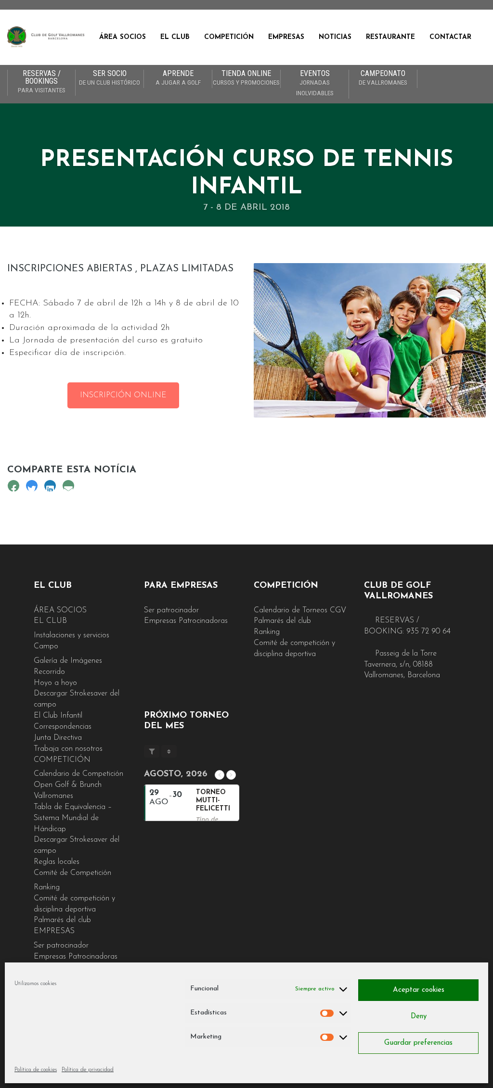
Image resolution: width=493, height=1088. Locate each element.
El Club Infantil (58, 716)
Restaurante (390, 37)
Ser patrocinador (61, 945)
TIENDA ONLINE (246, 78)
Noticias (335, 37)
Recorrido (49, 672)
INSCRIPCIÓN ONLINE (123, 395)
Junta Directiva (58, 738)
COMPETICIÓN (229, 37)
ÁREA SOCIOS (122, 37)
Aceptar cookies (418, 990)
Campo (46, 646)
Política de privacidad (88, 1070)
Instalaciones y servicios (71, 635)
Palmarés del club (62, 920)
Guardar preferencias (418, 1043)
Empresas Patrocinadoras (75, 957)
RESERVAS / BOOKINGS (41, 82)
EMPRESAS (286, 37)
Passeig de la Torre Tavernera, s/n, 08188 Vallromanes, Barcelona (402, 665)
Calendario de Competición (78, 774)
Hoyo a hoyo (55, 683)
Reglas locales (56, 862)
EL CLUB (175, 37)
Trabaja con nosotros (68, 749)
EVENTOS (315, 83)
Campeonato (383, 78)
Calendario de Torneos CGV (300, 610)
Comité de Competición (72, 873)
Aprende (178, 78)
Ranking (47, 887)
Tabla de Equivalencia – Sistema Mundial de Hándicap (73, 818)
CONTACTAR (450, 37)
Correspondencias (62, 727)
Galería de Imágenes (68, 661)
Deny (419, 1016)
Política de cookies (35, 1070)
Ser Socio (109, 78)
